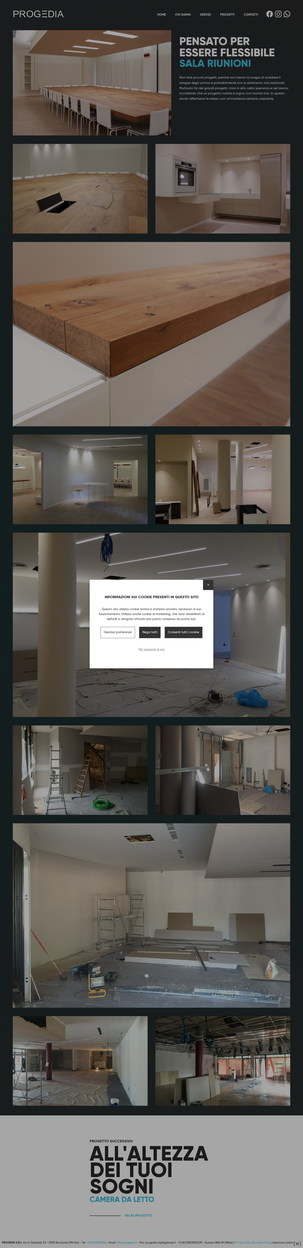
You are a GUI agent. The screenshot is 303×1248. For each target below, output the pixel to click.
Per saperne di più (151, 649)
